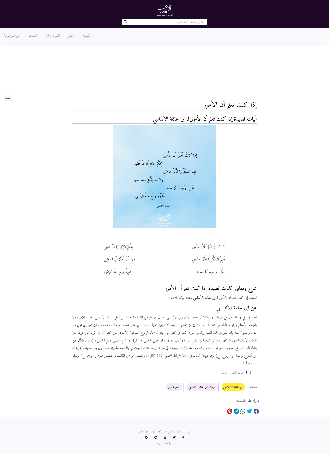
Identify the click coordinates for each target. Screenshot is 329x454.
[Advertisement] (164, 69)
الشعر (71, 35)
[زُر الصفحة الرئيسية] (164, 10)
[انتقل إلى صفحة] (125, 22)
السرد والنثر (52, 35)
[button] (183, 437)
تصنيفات (252, 387)
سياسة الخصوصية (164, 443)
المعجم (32, 35)
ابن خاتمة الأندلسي (169, 119)
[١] (245, 362)
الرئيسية (87, 35)
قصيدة (8, 98)
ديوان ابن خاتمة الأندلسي (201, 387)
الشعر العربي (173, 387)
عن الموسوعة (12, 35)
